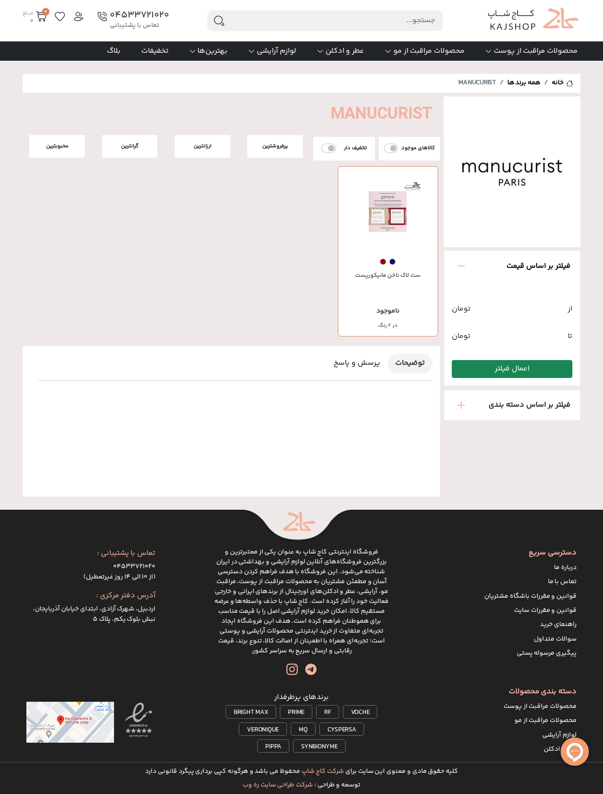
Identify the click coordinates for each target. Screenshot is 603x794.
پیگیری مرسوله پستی (547, 653)
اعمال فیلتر (512, 369)
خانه (558, 83)
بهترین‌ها (212, 51)
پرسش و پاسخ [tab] (357, 363)
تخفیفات (155, 51)
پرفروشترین (275, 146)
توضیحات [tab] (410, 363)
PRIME (296, 712)
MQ (303, 730)
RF (327, 712)
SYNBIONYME (319, 747)
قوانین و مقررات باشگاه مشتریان (530, 596)
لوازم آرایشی (276, 51)
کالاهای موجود (418, 148)
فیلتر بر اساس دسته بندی (529, 405)
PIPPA (273, 747)
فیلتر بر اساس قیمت (538, 266)
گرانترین (130, 146)
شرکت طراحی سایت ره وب (278, 785)
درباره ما (565, 567)
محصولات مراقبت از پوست (536, 51)
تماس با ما (562, 582)
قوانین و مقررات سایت (545, 610)
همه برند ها (524, 83)
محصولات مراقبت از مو (428, 51)
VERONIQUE (263, 730)
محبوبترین (57, 146)
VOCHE (360, 712)
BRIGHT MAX (251, 712)
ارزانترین (203, 146)
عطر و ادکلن (345, 51)
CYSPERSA (341, 730)
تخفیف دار (355, 148)
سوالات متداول (555, 639)
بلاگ (114, 51)
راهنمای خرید (558, 624)
